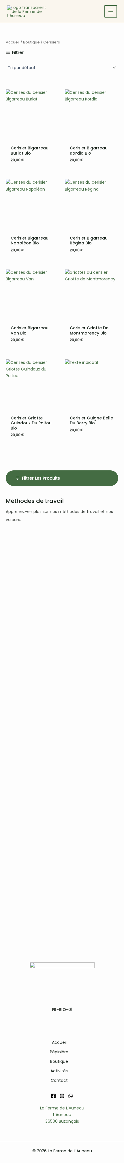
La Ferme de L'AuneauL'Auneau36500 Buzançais (62, 1114)
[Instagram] (62, 1096)
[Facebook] (53, 1096)
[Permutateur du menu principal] (110, 11)
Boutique (31, 42)
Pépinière (59, 1052)
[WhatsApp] (70, 1096)
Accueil (13, 42)
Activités (59, 1071)
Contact (59, 1080)
